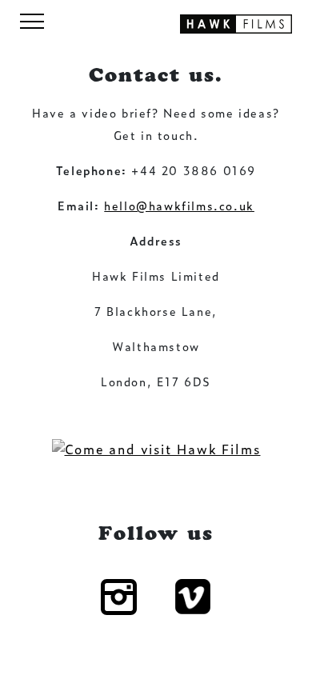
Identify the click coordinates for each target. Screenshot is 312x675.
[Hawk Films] (236, 21)
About (156, 29)
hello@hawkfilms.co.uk (179, 205)
